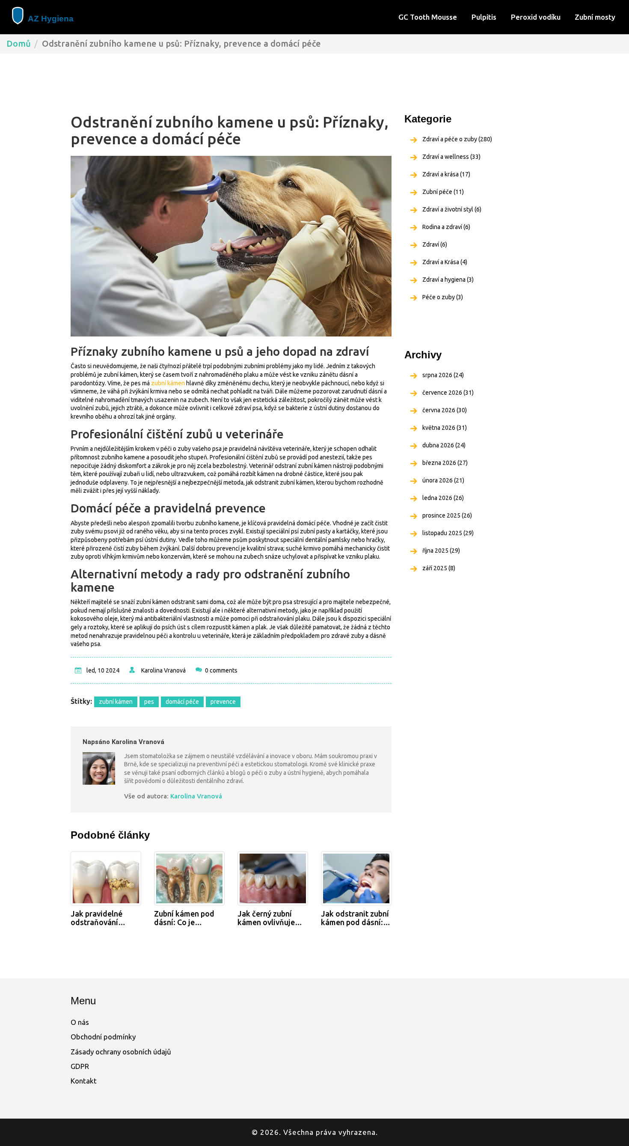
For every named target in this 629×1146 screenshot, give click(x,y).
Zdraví (434, 244)
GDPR (80, 1066)
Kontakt (84, 1081)
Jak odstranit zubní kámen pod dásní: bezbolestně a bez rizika (355, 918)
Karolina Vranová (163, 670)
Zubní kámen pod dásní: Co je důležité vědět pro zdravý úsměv (186, 918)
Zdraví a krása (446, 174)
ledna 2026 (443, 497)
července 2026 (448, 392)
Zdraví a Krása (444, 262)
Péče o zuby (442, 297)
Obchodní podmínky (103, 1037)
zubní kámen (168, 383)
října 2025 (441, 550)
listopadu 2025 (448, 533)
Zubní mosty (595, 17)
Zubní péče (443, 191)
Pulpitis (484, 17)
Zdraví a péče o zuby (457, 139)
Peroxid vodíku (536, 17)
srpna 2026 (443, 375)
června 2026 (444, 410)
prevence (223, 701)
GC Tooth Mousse (427, 17)
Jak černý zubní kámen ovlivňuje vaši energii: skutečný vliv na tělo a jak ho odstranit (266, 918)
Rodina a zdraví (446, 226)
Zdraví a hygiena (448, 279)
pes (149, 701)
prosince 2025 (447, 515)
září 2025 (438, 568)
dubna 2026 (444, 445)
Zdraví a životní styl (451, 209)
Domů (18, 43)
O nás (80, 1022)
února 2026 (443, 480)
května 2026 (444, 427)
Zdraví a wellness (451, 156)
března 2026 (445, 462)
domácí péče (182, 701)
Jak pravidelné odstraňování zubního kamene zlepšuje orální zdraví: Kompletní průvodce (101, 918)
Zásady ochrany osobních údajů (121, 1052)
